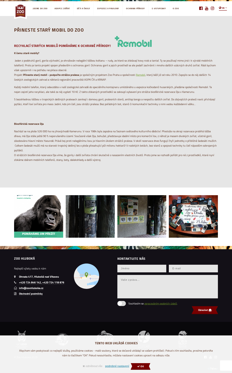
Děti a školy (83, 8)
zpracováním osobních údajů (160, 303)
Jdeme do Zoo (40, 8)
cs (223, 8)
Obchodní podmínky (31, 293)
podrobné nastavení (117, 366)
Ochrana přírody (135, 8)
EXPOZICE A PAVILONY (108, 8)
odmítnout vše (93, 366)
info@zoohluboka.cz (31, 288)
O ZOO (176, 8)
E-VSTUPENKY (159, 8)
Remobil (140, 75)
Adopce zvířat (62, 8)
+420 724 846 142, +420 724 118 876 (41, 282)
